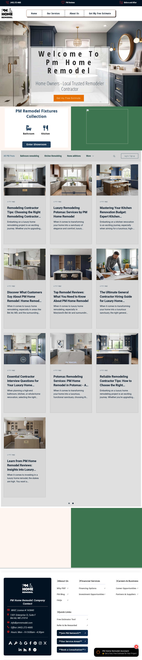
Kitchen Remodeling (53, 155)
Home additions (74, 155)
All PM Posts (9, 155)
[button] (34, 13)
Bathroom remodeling (29, 155)
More (88, 155)
